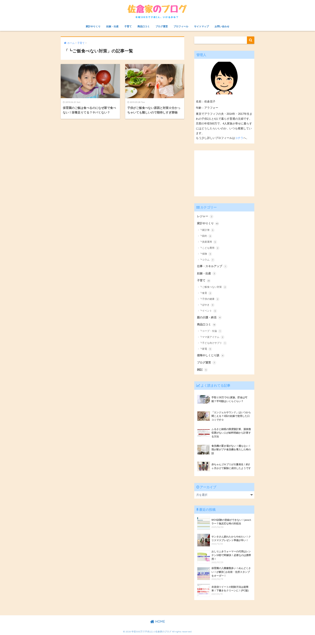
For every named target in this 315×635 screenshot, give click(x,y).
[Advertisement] (224, 173)
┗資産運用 (208, 241)
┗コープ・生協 (210, 330)
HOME (159, 621)
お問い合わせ (222, 26)
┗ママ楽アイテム (211, 337)
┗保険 (205, 253)
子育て (128, 26)
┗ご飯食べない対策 (213, 286)
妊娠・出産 (112, 26)
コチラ (239, 138)
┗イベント (208, 310)
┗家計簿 (206, 230)
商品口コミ (143, 26)
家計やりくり (93, 26)
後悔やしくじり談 (210, 355)
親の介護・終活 (208, 317)
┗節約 (205, 235)
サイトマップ (201, 26)
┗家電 (205, 348)
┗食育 (205, 293)
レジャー (204, 216)
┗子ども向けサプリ (212, 342)
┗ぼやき (206, 304)
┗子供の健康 (209, 298)
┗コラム (206, 259)
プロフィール (181, 26)
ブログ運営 (162, 26)
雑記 (202, 369)
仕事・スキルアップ (211, 266)
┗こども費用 (209, 247)
